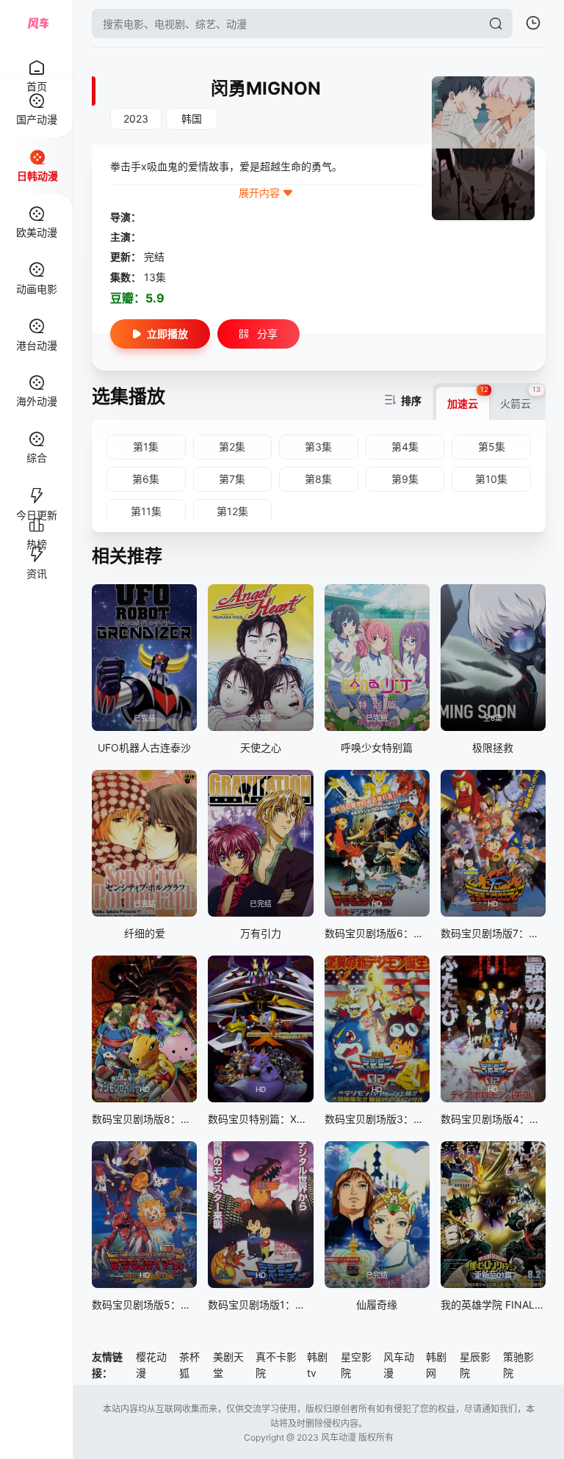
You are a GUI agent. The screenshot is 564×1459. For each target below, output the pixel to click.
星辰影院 (475, 1364)
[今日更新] (36, 489)
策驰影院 (518, 1364)
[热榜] (36, 519)
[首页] (36, 60)
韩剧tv (317, 1364)
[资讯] (36, 548)
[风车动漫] (36, 23)
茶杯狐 (189, 1364)
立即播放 (167, 333)
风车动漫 (398, 1364)
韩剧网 (436, 1364)
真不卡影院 (276, 1364)
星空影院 (356, 1364)
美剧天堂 (228, 1364)
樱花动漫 (151, 1364)
